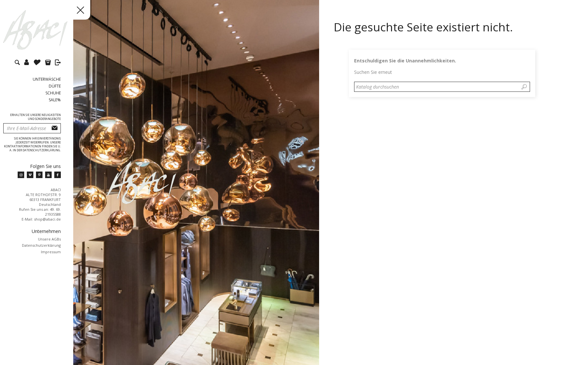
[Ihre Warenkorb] (49, 63)
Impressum (51, 251)
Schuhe (53, 93)
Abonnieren (55, 128)
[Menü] (72, 10)
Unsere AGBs (49, 239)
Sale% (55, 100)
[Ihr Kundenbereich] (28, 63)
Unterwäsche (47, 79)
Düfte (55, 86)
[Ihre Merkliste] (38, 63)
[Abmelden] (58, 63)
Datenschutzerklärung (41, 245)
